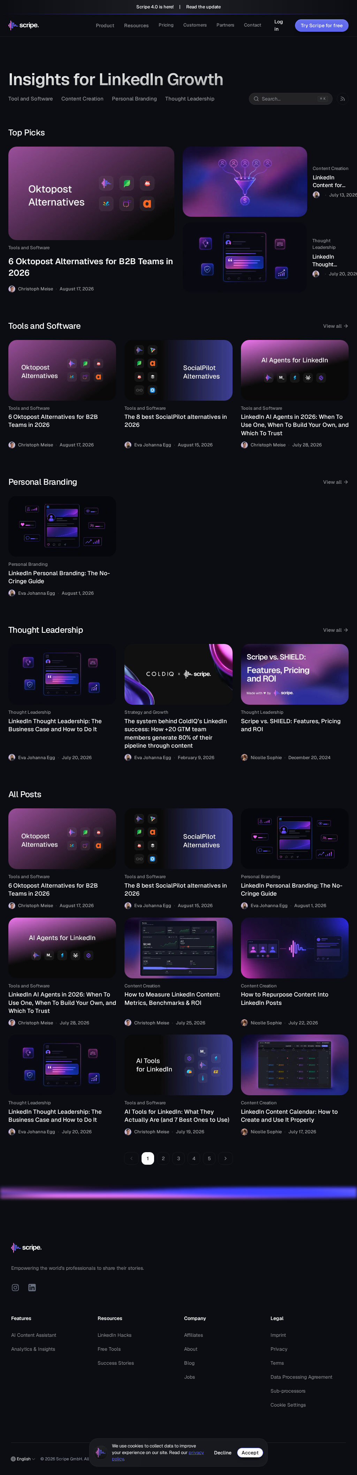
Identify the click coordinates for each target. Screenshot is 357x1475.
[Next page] (225, 1158)
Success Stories (116, 1363)
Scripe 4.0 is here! (155, 7)
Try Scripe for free (322, 25)
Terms (277, 1363)
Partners (225, 25)
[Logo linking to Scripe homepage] (23, 25)
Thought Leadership (189, 98)
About (190, 1349)
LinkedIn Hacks (114, 1335)
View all (332, 326)
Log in (278, 25)
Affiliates (193, 1335)
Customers (195, 25)
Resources (136, 25)
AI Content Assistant (33, 1335)
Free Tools (109, 1349)
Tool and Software (30, 98)
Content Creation (82, 98)
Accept (250, 1453)
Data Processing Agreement (301, 1377)
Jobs (189, 1377)
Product (105, 25)
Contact (252, 25)
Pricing (166, 25)
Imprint (278, 1335)
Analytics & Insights (33, 1349)
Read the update (203, 7)
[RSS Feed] (343, 99)
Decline (222, 1453)
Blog (189, 1363)
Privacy (279, 1349)
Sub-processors (288, 1391)
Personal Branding (134, 98)
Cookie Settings (288, 1405)
